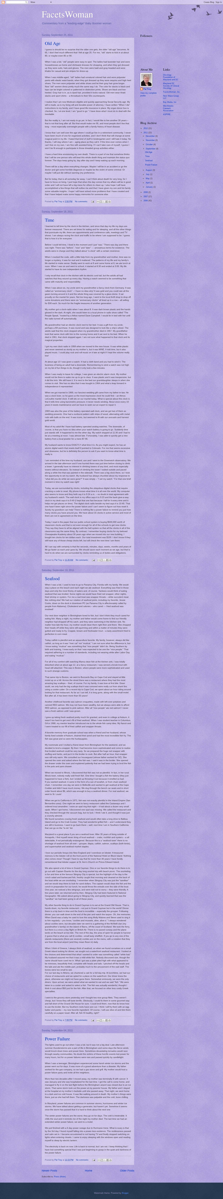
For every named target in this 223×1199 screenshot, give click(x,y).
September (151, 149)
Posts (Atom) (60, 1176)
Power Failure (57, 1039)
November (150, 140)
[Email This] (98, 201)
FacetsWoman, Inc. (171, 92)
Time (49, 220)
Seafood (52, 578)
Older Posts (127, 1170)
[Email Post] (92, 201)
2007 (146, 196)
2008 (146, 192)
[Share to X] (103, 201)
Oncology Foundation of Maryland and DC (170, 77)
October (149, 144)
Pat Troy (147, 89)
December (150, 136)
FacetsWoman (67, 14)
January (149, 187)
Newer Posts (49, 1170)
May (148, 178)
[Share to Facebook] (106, 201)
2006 (146, 200)
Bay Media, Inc (169, 102)
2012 (146, 128)
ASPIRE (167, 114)
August (149, 170)
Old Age (52, 43)
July (148, 174)
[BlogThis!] (100, 201)
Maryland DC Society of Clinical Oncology (171, 85)
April (148, 183)
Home (88, 1170)
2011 (146, 132)
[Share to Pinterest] (109, 201)
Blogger (125, 1193)
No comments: (81, 201)
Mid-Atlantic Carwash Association (168, 108)
